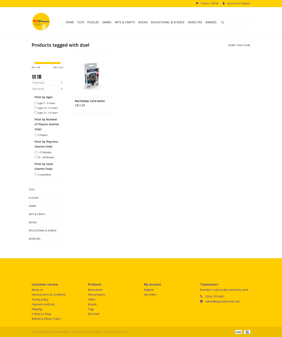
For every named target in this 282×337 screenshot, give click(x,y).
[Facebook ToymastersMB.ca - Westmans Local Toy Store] (137, 267)
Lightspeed (123, 332)
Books (143, 22)
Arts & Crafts (125, 22)
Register (149, 289)
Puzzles (93, 22)
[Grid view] (34, 76)
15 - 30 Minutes (46, 157)
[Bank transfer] (238, 331)
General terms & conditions (49, 294)
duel (247, 45)
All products (95, 289)
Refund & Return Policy (46, 318)
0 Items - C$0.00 (209, 3)
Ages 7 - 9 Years (46, 103)
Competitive (44, 174)
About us (37, 289)
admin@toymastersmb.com (222, 301)
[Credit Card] (246, 331)
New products (96, 294)
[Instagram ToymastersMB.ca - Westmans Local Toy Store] (144, 267)
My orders (150, 294)
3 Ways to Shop (41, 314)
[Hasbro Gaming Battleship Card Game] (92, 76)
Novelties (195, 22)
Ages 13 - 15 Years (48, 112)
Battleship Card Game (90, 101)
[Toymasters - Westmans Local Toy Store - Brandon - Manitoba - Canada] (42, 22)
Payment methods (43, 304)
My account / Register (238, 3)
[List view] (39, 76)
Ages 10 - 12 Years (48, 108)
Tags (240, 45)
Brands (211, 22)
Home (70, 22)
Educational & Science (168, 22)
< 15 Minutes (44, 152)
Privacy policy (40, 299)
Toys (80, 22)
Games (106, 22)
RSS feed (93, 314)
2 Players (43, 135)
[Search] (222, 22)
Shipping (37, 309)
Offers (92, 299)
